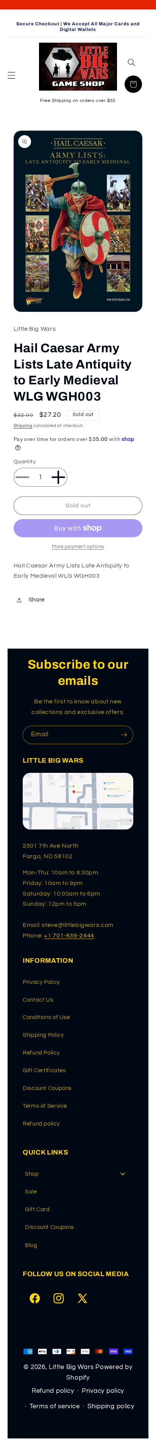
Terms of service (55, 1406)
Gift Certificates (44, 1070)
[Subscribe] (124, 735)
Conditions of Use (46, 1017)
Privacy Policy (41, 982)
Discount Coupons (47, 1088)
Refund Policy (41, 1053)
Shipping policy (110, 1406)
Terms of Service (45, 1106)
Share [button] (37, 600)
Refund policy (41, 1124)
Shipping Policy (43, 1035)
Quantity (25, 461)
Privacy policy (103, 1390)
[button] (11, 75)
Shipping (23, 426)
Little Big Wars (71, 1367)
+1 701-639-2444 (69, 936)
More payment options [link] (78, 546)
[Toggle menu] (123, 1174)
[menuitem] (78, 1174)
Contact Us (38, 1000)
